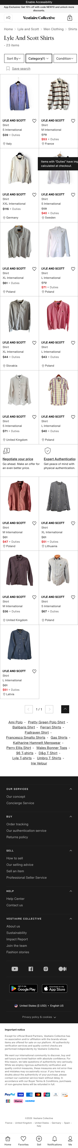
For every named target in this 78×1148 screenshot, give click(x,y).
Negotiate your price (18, 458)
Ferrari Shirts (50, 727)
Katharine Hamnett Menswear (37, 742)
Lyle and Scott (28, 29)
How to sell (14, 858)
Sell (10, 850)
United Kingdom (23, 1122)
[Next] (49, 709)
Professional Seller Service (26, 877)
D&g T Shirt (48, 753)
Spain (67, 1122)
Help (10, 891)
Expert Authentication (60, 458)
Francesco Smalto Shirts (25, 737)
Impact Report (17, 939)
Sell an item (15, 871)
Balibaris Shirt (23, 727)
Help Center (15, 898)
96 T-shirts (24, 753)
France (8, 1122)
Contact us (14, 905)
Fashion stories (17, 952)
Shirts (72, 29)
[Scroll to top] (65, 709)
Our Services (17, 789)
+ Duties (14, 135)
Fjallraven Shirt (37, 732)
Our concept (15, 796)
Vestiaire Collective (24, 919)
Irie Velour (39, 763)
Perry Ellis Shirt (18, 747)
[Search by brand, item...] (8, 18)
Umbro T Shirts (49, 758)
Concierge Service (20, 803)
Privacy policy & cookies (37, 1017)
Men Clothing (54, 29)
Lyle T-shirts (22, 758)
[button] (70, 18)
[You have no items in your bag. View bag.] (70, 18)
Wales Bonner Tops (51, 747)
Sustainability (16, 932)
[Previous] (29, 709)
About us (13, 926)
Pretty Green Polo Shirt (46, 722)
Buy (9, 816)
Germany (56, 1122)
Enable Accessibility (39, 2)
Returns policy (17, 837)
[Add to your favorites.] (34, 120)
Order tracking (17, 824)
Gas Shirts (59, 737)
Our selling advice (19, 864)
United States (42, 1122)
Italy (39, 1125)
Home (8, 29)
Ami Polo (15, 722)
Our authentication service (26, 830)
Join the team (16, 945)
